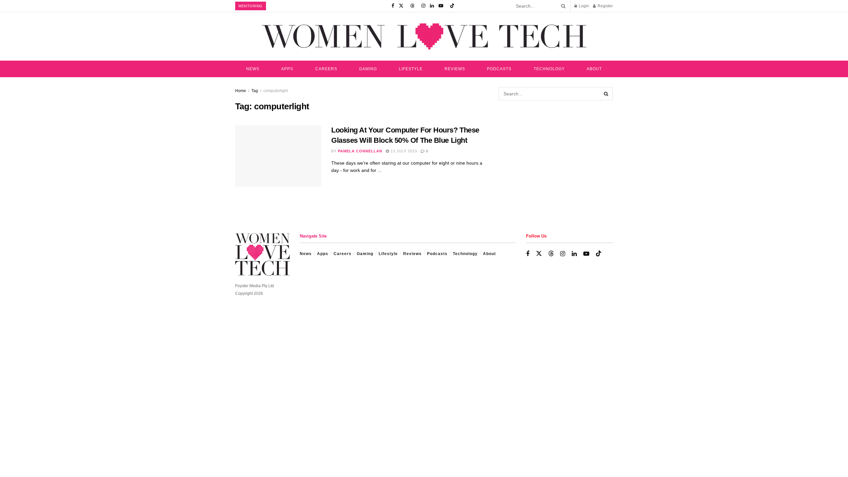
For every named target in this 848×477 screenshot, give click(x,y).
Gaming (368, 69)
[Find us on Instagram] (423, 6)
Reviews (455, 69)
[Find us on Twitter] (401, 6)
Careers (326, 69)
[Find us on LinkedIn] (432, 6)
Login (583, 6)
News (252, 69)
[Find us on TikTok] (452, 6)
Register (605, 6)
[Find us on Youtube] (441, 6)
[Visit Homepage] (424, 36)
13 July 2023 (403, 151)
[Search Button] (562, 6)
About (594, 69)
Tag (254, 90)
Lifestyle (411, 69)
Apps (287, 69)
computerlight (275, 90)
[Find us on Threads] (412, 6)
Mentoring (250, 6)
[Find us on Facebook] (393, 6)
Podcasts (499, 69)
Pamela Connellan (360, 151)
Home (240, 90)
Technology (549, 69)
